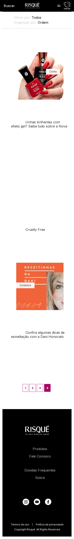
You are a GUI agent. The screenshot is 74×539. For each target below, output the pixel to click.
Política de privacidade (50, 524)
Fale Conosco (40, 456)
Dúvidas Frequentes (40, 470)
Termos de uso (20, 524)
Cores (53, 71)
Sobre (40, 478)
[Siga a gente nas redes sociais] (26, 504)
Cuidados (25, 285)
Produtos (40, 449)
